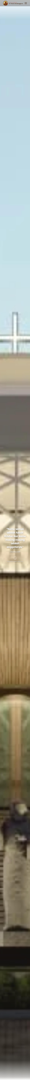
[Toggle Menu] (26, 3)
